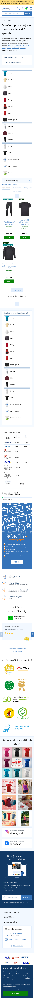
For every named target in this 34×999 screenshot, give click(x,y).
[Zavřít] (33, 3)
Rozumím (15, 993)
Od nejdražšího (28, 188)
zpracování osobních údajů (20, 903)
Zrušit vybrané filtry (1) (10, 185)
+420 (15, 934)
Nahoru (17, 290)
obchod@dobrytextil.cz (17, 939)
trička (9, 45)
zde (18, 989)
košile (27, 45)
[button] (32, 634)
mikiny (14, 45)
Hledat (28, 14)
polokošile (20, 45)
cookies (27, 978)
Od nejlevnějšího (17, 188)
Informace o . (17, 903)
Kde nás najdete (18, 946)
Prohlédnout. (27, 3)
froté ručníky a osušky (19, 48)
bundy (4, 48)
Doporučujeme (6, 188)
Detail (9, 237)
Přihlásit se (26, 897)
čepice (9, 48)
